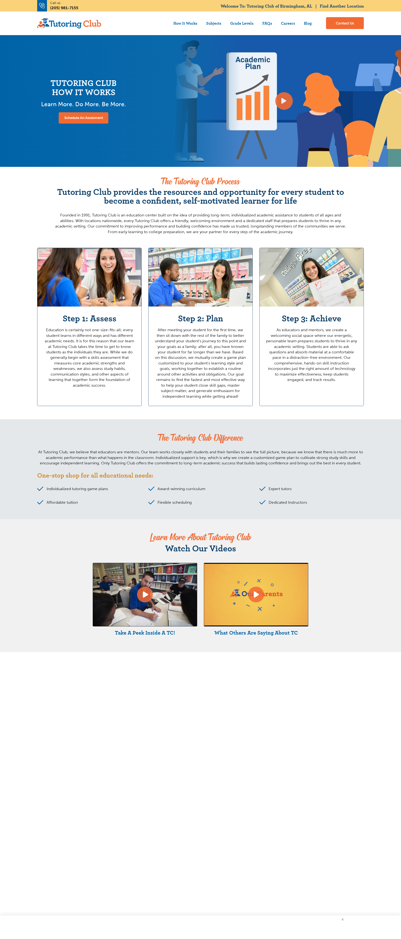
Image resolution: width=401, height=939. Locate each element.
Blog (308, 23)
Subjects (213, 23)
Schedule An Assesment (83, 118)
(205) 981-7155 (64, 7)
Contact (345, 23)
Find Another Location (342, 6)
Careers (288, 23)
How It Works (185, 23)
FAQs (267, 23)
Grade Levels (242, 23)
